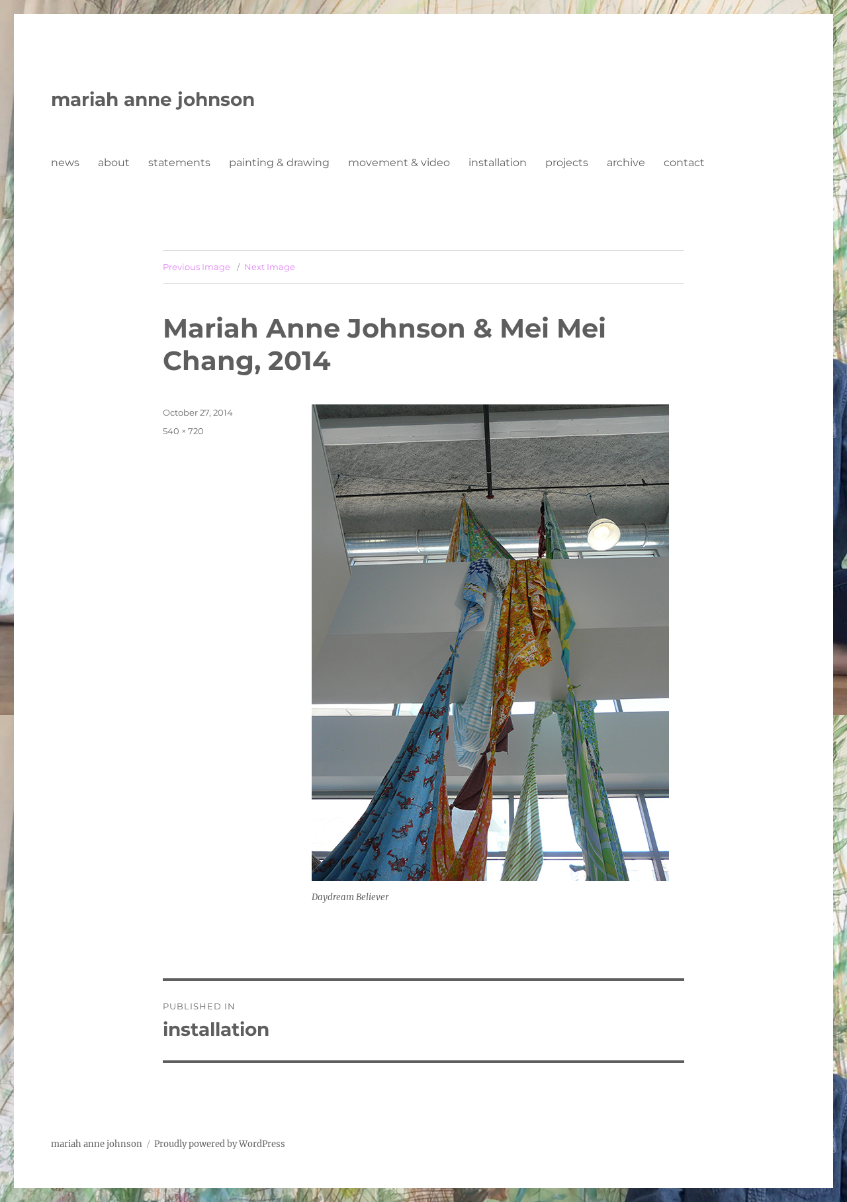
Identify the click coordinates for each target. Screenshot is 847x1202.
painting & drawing (279, 162)
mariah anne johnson (153, 99)
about (114, 162)
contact (684, 162)
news (65, 162)
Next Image (269, 266)
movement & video (399, 162)
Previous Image (196, 266)
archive (626, 162)
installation (497, 162)
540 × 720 (183, 431)
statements (179, 162)
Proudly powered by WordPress (219, 1144)
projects (566, 162)
